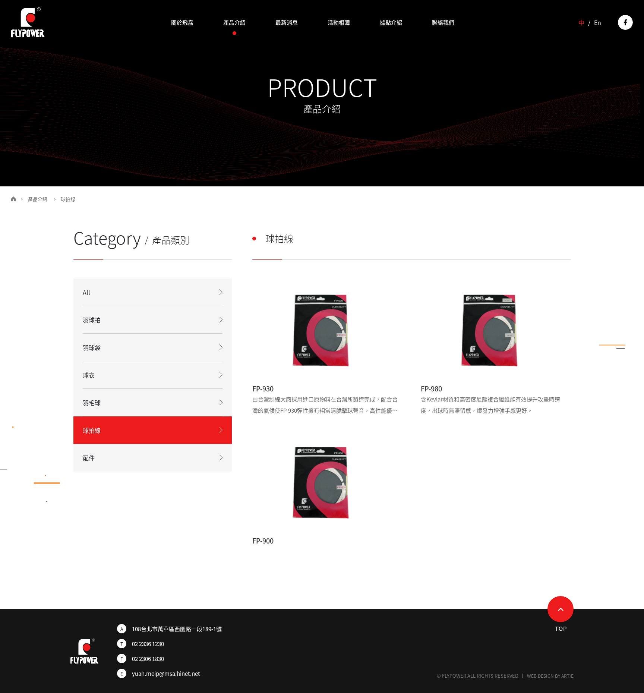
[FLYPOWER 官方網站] (28, 22)
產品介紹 (234, 22)
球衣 (89, 375)
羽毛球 (92, 402)
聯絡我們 (443, 22)
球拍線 (92, 430)
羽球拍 (92, 319)
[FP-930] (327, 328)
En (597, 22)
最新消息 (286, 22)
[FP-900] (327, 480)
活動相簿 (339, 22)
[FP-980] (496, 328)
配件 (89, 457)
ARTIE (567, 675)
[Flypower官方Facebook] (625, 22)
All (86, 292)
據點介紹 (391, 22)
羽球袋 (92, 347)
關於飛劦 (182, 22)
